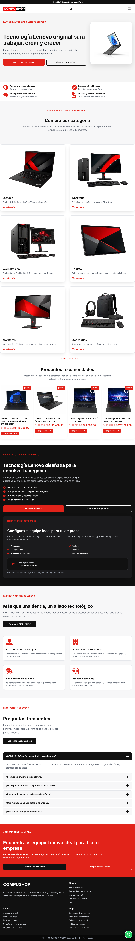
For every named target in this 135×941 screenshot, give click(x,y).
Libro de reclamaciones (79, 927)
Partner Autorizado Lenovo (80, 891)
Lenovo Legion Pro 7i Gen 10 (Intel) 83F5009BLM (116, 419)
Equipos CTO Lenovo (78, 898)
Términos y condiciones (79, 916)
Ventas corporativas (77, 895)
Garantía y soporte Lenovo (14, 924)
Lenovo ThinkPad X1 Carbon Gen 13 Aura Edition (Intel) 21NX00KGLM (14, 421)
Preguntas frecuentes (12, 927)
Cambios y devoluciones (79, 913)
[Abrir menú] (129, 9)
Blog (71, 902)
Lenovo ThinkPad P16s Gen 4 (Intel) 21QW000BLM (49, 419)
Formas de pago (10, 916)
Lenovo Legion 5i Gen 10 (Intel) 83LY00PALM (83, 419)
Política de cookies (77, 924)
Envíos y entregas (10, 920)
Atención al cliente (11, 913)
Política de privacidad (78, 920)
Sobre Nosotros (76, 887)
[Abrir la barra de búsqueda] (71, 9)
